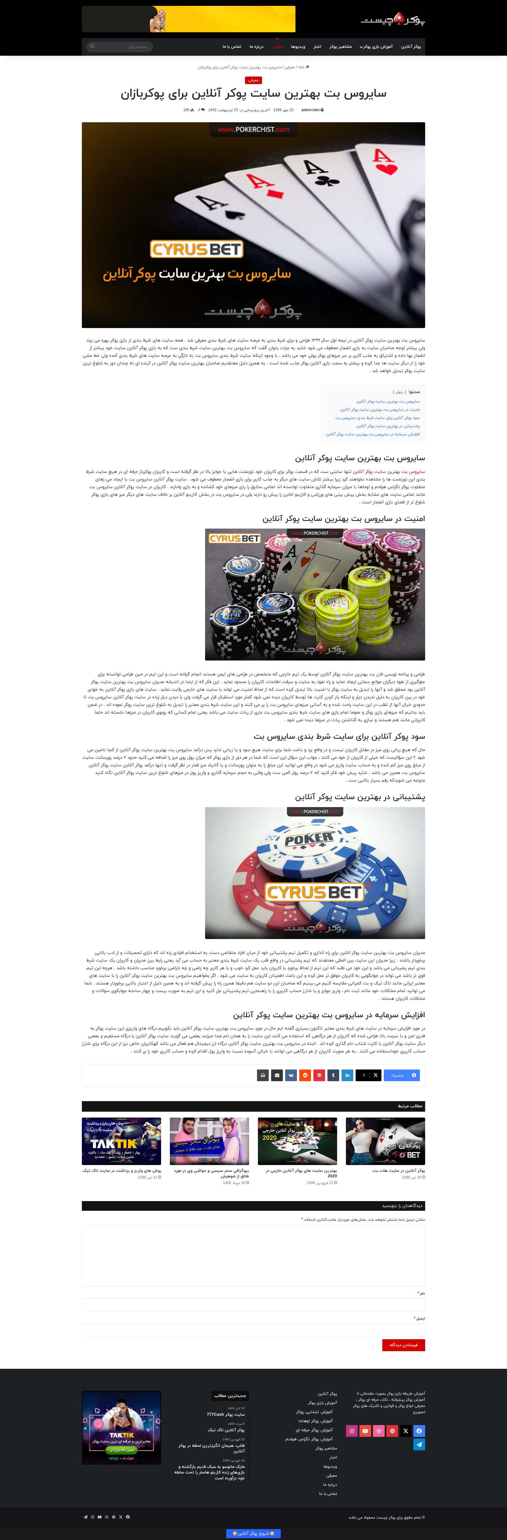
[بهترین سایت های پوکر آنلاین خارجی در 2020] (297, 1141)
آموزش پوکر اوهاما (315, 1421)
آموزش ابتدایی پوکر (314, 1412)
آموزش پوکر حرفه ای (314, 1430)
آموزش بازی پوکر (378, 47)
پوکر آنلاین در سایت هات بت (398, 1171)
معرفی (277, 47)
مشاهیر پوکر (340, 47)
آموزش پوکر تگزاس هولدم (309, 1439)
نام (421, 1293)
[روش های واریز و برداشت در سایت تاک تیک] (121, 1141)
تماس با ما (232, 47)
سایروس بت (413, 472)
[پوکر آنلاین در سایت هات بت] (385, 1141)
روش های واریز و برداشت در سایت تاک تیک (121, 1171)
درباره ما (256, 47)
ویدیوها (298, 47)
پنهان (400, 392)
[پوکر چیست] (393, 19)
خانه (302, 67)
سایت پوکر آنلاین (369, 472)
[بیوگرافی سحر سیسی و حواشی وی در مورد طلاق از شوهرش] (209, 1141)
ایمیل (419, 1318)
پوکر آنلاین (411, 47)
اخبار (317, 47)
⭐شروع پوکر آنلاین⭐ (253, 1534)
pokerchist (311, 110)
